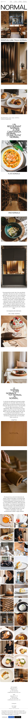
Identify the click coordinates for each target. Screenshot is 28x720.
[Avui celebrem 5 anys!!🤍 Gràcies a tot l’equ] (7, 563)
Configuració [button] (4, 717)
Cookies (14, 707)
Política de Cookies (9, 714)
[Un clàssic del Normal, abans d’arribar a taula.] (21, 619)
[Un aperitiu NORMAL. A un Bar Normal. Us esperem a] (21, 521)
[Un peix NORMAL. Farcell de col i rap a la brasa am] (21, 661)
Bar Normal (11, 1)
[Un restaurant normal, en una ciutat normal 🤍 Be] (7, 619)
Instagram (14, 703)
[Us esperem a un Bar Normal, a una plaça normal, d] (21, 577)
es (2, 1)
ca (1, 1)
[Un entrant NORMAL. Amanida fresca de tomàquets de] (7, 535)
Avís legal (14, 706)
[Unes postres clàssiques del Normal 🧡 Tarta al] (21, 591)
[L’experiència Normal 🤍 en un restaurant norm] (7, 647)
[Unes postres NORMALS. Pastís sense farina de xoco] (7, 633)
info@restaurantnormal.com (14, 692)
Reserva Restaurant (25, 1)
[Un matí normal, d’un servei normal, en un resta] (7, 577)
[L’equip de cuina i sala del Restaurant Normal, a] (7, 549)
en (5, 1)
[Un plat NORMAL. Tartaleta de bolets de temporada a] (7, 661)
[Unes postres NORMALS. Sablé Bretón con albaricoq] (7, 521)
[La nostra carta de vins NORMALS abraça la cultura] (7, 605)
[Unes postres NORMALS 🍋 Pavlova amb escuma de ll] (21, 605)
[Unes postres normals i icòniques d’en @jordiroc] (21, 633)
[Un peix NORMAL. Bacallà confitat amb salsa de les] (7, 675)
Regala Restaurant (20, 1)
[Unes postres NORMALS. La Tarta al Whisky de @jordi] (21, 563)
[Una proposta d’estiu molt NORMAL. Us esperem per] (21, 535)
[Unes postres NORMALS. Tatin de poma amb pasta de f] (7, 591)
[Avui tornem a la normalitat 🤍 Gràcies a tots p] (21, 675)
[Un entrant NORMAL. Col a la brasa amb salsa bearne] (21, 647)
